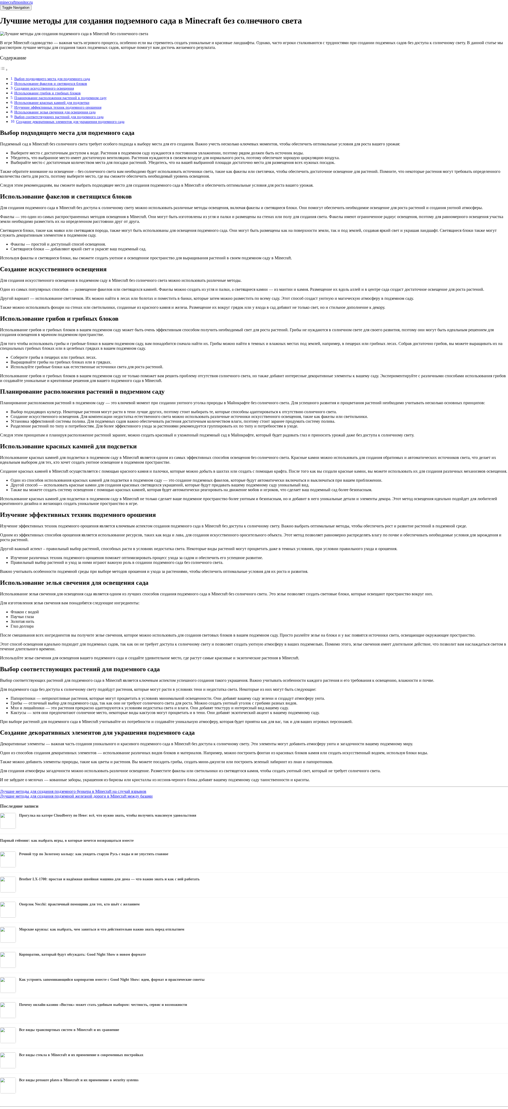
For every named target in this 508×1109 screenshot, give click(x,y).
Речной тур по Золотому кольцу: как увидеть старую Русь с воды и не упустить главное (93, 854)
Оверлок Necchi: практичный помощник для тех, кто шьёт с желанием (79, 904)
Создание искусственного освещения (44, 88)
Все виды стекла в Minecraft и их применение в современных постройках (81, 1055)
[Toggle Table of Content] (4, 69)
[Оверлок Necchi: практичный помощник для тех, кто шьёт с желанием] (8, 916)
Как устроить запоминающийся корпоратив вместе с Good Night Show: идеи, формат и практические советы (112, 980)
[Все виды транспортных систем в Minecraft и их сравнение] (8, 1041)
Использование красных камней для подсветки (51, 102)
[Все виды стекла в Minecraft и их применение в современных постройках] (8, 1067)
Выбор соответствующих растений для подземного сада (58, 117)
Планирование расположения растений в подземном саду (60, 98)
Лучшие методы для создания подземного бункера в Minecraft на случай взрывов (73, 791)
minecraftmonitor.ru (16, 2)
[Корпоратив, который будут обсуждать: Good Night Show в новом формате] (8, 966)
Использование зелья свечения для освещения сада (55, 112)
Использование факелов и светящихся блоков (50, 83)
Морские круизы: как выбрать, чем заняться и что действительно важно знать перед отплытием (101, 929)
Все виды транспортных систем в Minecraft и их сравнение (69, 1030)
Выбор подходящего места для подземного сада (52, 79)
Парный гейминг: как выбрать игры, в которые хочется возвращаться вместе (67, 841)
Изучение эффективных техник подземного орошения (57, 107)
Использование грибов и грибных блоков (47, 93)
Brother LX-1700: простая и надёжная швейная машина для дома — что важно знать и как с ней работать (109, 879)
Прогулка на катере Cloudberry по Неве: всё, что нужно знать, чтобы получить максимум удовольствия (107, 815)
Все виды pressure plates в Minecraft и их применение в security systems (78, 1080)
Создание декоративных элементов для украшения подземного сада (70, 121)
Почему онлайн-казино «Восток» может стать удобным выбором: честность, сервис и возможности (103, 1005)
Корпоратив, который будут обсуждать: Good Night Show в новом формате (82, 954)
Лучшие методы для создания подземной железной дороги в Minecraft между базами (76, 796)
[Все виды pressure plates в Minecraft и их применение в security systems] (8, 1092)
